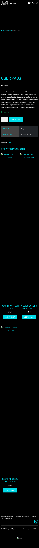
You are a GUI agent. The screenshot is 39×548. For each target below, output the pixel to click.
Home (5, 30)
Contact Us (9, 518)
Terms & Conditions (7, 516)
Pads (10, 30)
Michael (36, 529)
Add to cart (16, 119)
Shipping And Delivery (22, 516)
